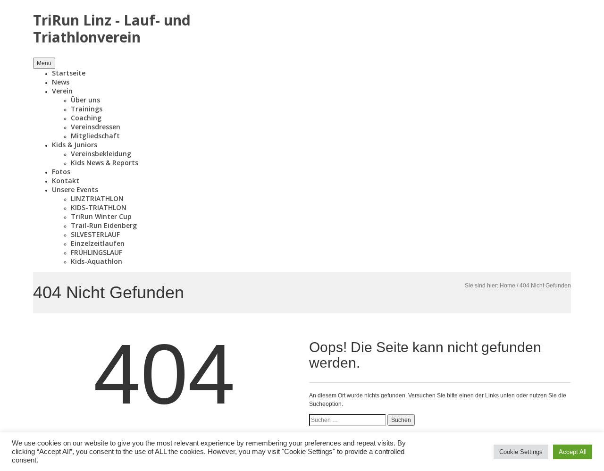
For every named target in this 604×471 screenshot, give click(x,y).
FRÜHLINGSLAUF (96, 252)
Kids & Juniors (74, 144)
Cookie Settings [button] (521, 451)
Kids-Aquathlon (96, 261)
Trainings (86, 108)
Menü (44, 63)
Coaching (86, 117)
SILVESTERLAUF (95, 234)
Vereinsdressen (95, 126)
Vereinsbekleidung (101, 153)
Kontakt (65, 180)
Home (507, 285)
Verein (62, 90)
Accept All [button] (573, 451)
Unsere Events (75, 189)
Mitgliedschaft (95, 135)
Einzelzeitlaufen (98, 243)
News (60, 81)
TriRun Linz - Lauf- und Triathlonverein (112, 28)
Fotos (61, 171)
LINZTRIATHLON (97, 198)
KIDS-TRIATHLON (98, 207)
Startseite (68, 72)
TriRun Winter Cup (101, 216)
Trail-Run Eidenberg (104, 225)
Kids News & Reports (104, 162)
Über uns (85, 99)
